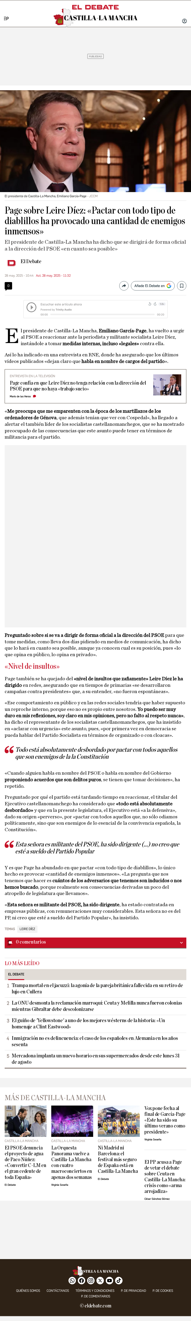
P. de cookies (163, 1291)
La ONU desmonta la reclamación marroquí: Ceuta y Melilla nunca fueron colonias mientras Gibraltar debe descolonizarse (97, 1006)
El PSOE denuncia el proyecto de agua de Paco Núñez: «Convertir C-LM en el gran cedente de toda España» (25, 1162)
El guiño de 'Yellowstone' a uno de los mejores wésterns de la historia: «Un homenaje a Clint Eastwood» (88, 1024)
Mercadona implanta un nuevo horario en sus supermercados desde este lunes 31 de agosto (96, 1059)
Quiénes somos (28, 1291)
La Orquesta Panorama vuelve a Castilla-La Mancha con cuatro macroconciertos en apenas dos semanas (71, 1162)
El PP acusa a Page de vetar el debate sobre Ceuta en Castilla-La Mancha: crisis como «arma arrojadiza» (164, 1177)
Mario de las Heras (20, 396)
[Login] (184, 21)
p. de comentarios (95, 1296)
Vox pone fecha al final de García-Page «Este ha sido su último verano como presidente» (164, 1120)
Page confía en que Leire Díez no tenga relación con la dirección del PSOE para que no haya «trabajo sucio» (78, 386)
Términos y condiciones (94, 1291)
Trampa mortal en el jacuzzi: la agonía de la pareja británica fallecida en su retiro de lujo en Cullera (97, 989)
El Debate (30, 261)
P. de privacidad (133, 1291)
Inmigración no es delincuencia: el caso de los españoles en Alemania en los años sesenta (95, 1041)
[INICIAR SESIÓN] (184, 21)
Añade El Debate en (149, 286)
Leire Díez (27, 929)
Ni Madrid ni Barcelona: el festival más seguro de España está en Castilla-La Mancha (118, 1159)
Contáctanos (58, 1291)
